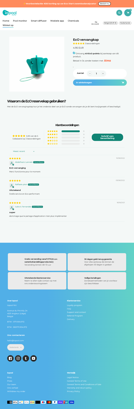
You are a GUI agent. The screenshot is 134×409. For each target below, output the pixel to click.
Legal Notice (73, 377)
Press (9, 381)
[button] (78, 43)
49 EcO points (92, 53)
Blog (9, 377)
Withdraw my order (16, 391)
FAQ (69, 309)
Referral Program (75, 316)
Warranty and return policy (79, 388)
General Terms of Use (76, 381)
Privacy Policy (73, 391)
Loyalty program (74, 305)
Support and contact (76, 312)
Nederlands (125, 23)
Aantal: (80, 73)
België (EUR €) (110, 23)
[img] (15, 158)
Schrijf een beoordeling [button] (107, 137)
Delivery (71, 319)
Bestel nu (104, 3)
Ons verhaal (12, 388)
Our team (11, 384)
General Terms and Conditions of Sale (84, 384)
